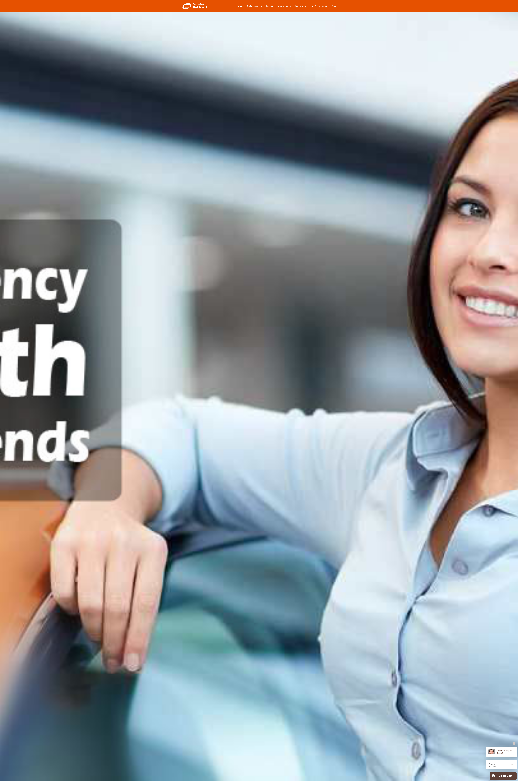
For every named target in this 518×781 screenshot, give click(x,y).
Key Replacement (254, 6)
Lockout (270, 6)
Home (239, 6)
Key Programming (319, 6)
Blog (334, 6)
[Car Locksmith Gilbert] (195, 6)
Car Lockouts (301, 6)
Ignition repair (284, 6)
